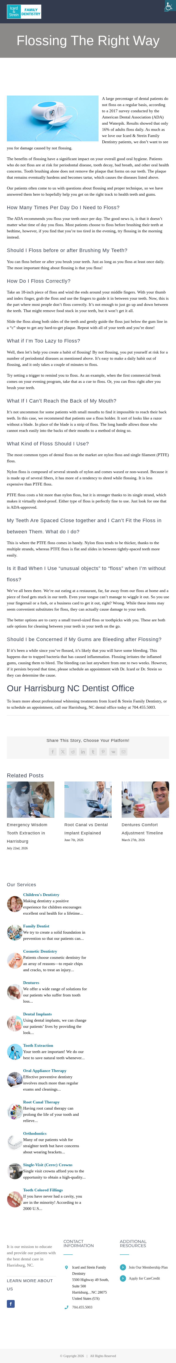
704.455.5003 (82, 1307)
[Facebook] (11, 1304)
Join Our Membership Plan (148, 1267)
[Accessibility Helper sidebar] (170, 5)
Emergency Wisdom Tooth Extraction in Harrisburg (27, 833)
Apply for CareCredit (144, 1278)
